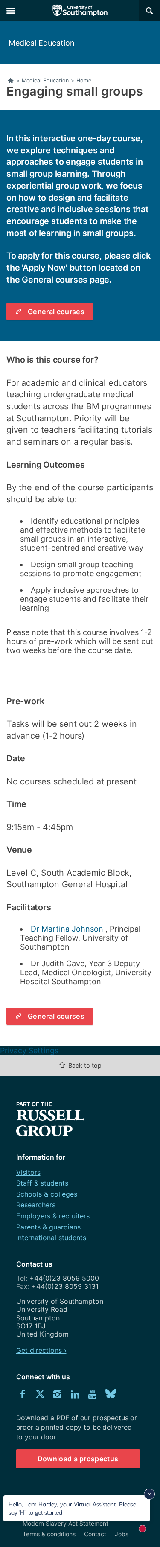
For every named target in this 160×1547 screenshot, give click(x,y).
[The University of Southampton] (80, 10)
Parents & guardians (48, 1227)
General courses (56, 311)
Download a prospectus (78, 1458)
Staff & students (42, 1183)
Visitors (28, 1172)
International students (51, 1237)
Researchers (35, 1204)
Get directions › (41, 1350)
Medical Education (42, 42)
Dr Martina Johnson (68, 928)
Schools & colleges (46, 1194)
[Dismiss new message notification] (149, 1494)
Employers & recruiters (53, 1216)
